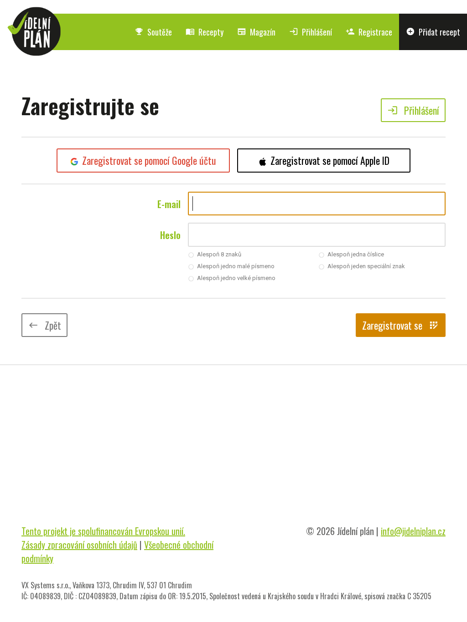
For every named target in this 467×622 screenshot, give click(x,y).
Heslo (170, 235)
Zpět (44, 325)
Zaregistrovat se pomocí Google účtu (149, 160)
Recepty (204, 32)
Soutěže (153, 32)
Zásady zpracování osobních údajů (79, 544)
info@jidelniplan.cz (413, 531)
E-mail (169, 204)
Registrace (369, 32)
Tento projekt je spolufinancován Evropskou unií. (103, 531)
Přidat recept (433, 32)
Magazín (256, 32)
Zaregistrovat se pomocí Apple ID (329, 160)
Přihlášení (310, 32)
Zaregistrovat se (400, 325)
